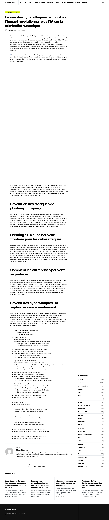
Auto (79, 392)
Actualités (81, 383)
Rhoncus (81, 437)
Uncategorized (82, 457)
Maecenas (81, 428)
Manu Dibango (22, 450)
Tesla (80, 454)
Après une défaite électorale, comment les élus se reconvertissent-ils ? (92, 484)
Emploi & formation (84, 405)
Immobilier (81, 421)
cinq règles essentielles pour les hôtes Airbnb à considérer (66, 483)
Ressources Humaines (85, 434)
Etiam (80, 418)
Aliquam (80, 389)
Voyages (81, 460)
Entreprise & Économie (12, 12)
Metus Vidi (81, 431)
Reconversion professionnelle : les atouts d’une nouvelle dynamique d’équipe (40, 484)
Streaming (81, 447)
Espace (80, 415)
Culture (80, 399)
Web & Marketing (83, 467)
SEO (79, 441)
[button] (103, 2)
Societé (80, 444)
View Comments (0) (39, 466)
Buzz (79, 395)
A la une (80, 379)
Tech (79, 450)
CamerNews (10, 2)
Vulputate (81, 463)
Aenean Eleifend (83, 386)
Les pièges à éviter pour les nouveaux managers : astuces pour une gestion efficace (15, 484)
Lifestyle (81, 425)
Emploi (80, 402)
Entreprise (81, 408)
